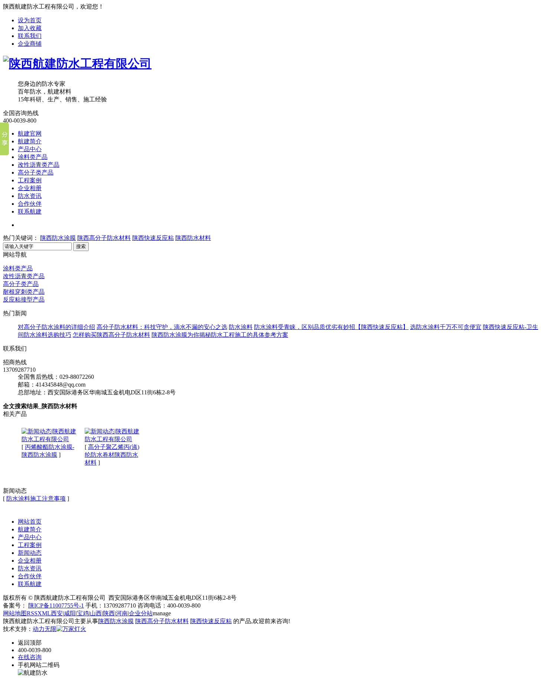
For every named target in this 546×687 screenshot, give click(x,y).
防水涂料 (241, 327)
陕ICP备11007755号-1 (56, 605)
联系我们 (30, 36)
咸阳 (70, 613)
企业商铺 (30, 43)
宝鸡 (83, 613)
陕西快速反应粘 (153, 238)
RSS (32, 613)
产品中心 (30, 149)
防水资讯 (30, 196)
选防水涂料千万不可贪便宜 (445, 327)
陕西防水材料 (193, 238)
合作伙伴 (30, 204)
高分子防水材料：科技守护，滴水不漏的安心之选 (162, 327)
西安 (57, 613)
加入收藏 (30, 28)
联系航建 (30, 211)
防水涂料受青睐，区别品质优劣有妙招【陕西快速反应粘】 (331, 327)
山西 (96, 613)
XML (44, 613)
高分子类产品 (35, 172)
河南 (122, 613)
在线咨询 (30, 657)
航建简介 (30, 141)
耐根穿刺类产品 (24, 292)
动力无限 (44, 629)
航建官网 (30, 133)
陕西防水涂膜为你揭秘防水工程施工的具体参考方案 (220, 335)
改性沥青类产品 (38, 165)
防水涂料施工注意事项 (36, 498)
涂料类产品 (33, 157)
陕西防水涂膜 (58, 238)
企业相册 (30, 188)
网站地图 (15, 613)
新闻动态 (30, 553)
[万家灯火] (71, 629)
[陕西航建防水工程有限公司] (77, 63)
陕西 (109, 613)
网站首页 (30, 521)
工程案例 (30, 180)
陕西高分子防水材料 (104, 238)
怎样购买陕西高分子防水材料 (111, 335)
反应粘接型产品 (24, 299)
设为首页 (30, 20)
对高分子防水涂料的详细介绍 (56, 327)
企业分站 (141, 613)
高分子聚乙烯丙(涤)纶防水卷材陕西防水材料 (112, 455)
